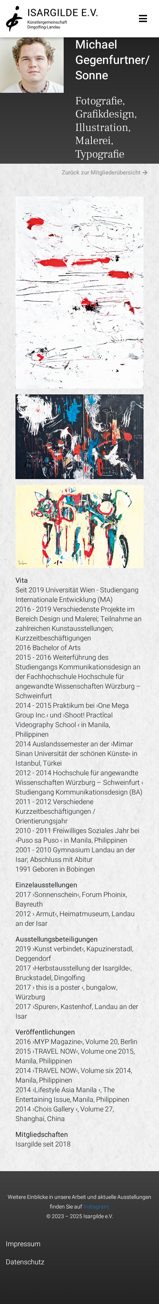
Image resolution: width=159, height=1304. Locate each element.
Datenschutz (25, 1262)
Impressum (23, 1244)
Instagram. (96, 1207)
